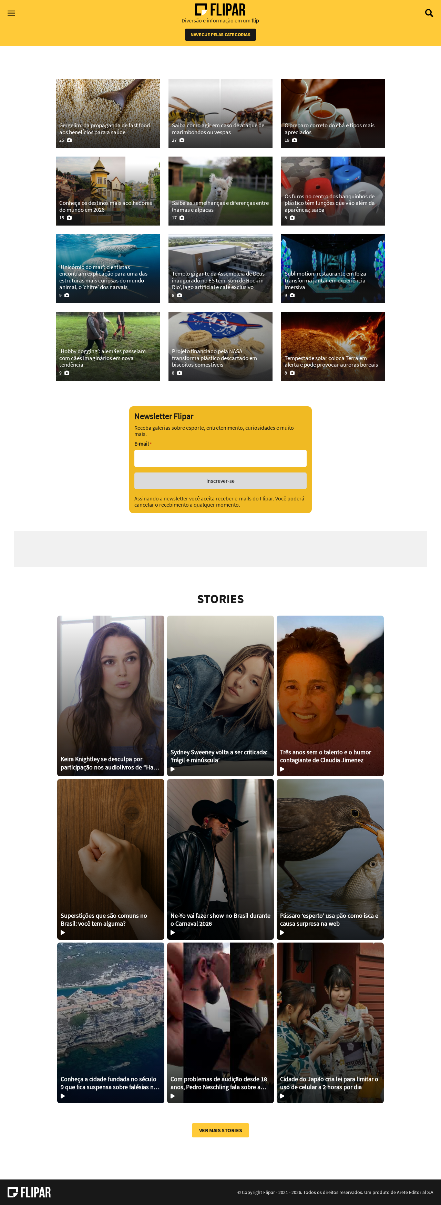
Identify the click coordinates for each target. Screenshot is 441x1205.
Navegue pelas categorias (220, 34)
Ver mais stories (220, 1130)
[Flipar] (29, 1192)
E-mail (143, 443)
